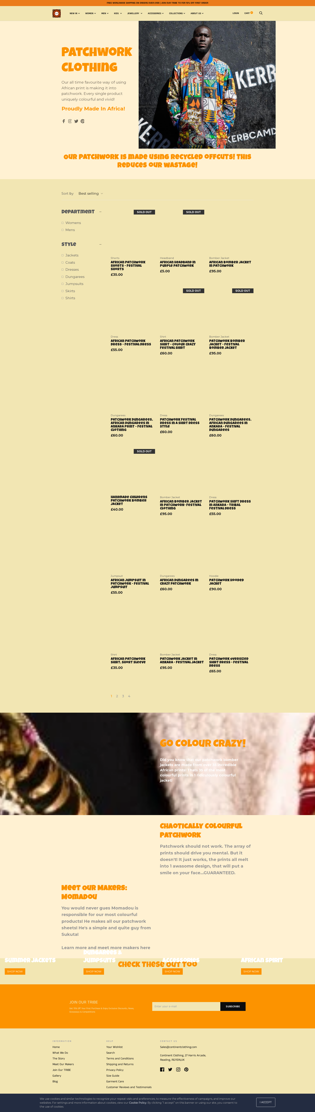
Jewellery (133, 13)
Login (236, 13)
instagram (70, 121)
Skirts (70, 291)
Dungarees (74, 277)
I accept (266, 1102)
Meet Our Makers (63, 1064)
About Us (196, 13)
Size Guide (112, 1076)
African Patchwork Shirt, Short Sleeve (128, 660)
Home (56, 1047)
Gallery (56, 1076)
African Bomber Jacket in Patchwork (230, 264)
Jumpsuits (74, 284)
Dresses (72, 269)
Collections (176, 13)
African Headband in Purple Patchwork (178, 264)
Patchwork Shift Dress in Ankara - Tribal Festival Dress (230, 505)
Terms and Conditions (120, 1058)
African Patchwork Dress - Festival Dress (131, 343)
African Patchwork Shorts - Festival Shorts (128, 266)
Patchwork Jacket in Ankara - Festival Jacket (182, 660)
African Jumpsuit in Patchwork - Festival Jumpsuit (130, 584)
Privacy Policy (115, 1070)
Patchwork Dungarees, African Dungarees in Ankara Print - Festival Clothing (132, 425)
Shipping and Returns (120, 1064)
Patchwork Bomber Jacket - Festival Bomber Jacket (227, 345)
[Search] (260, 13)
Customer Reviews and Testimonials (129, 1087)
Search (110, 1053)
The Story (58, 1058)
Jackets (71, 255)
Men (103, 13)
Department (78, 212)
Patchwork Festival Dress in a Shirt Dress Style (180, 423)
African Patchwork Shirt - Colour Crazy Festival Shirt (178, 345)
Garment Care (115, 1081)
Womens (73, 223)
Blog (55, 1081)
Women (89, 13)
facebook (63, 121)
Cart (248, 13)
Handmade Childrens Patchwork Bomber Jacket (129, 501)
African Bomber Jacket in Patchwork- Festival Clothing (181, 505)
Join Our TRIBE (61, 1070)
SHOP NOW (15, 971)
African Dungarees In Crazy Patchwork (179, 582)
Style (69, 244)
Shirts (70, 298)
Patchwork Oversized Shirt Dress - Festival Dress (228, 662)
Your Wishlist (114, 1047)
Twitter (76, 121)
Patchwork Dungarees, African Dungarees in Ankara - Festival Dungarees (230, 425)
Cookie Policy (137, 1102)
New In (73, 13)
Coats (70, 262)
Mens (70, 230)
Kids (116, 13)
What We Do (60, 1053)
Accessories (154, 13)
